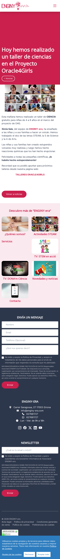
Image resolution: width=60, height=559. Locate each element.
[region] (30, 547)
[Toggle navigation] (54, 5)
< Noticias (8, 78)
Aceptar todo (43, 554)
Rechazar (29, 554)
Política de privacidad (24, 522)
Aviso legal (6, 522)
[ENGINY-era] (16, 6)
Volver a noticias (14, 194)
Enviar (10, 385)
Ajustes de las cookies (12, 554)
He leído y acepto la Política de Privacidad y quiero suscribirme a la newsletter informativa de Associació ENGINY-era (28, 458)
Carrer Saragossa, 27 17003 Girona (32, 407)
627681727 (32, 414)
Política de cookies (21, 525)
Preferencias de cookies (43, 525)
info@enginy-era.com (32, 410)
